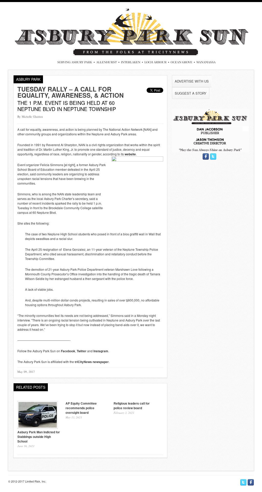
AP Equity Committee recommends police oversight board (81, 408)
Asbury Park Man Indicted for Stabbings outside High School (38, 437)
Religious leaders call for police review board (132, 405)
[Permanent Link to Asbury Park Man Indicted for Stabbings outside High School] (37, 427)
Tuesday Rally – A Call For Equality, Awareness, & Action (70, 92)
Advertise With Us (192, 81)
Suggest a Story (190, 93)
